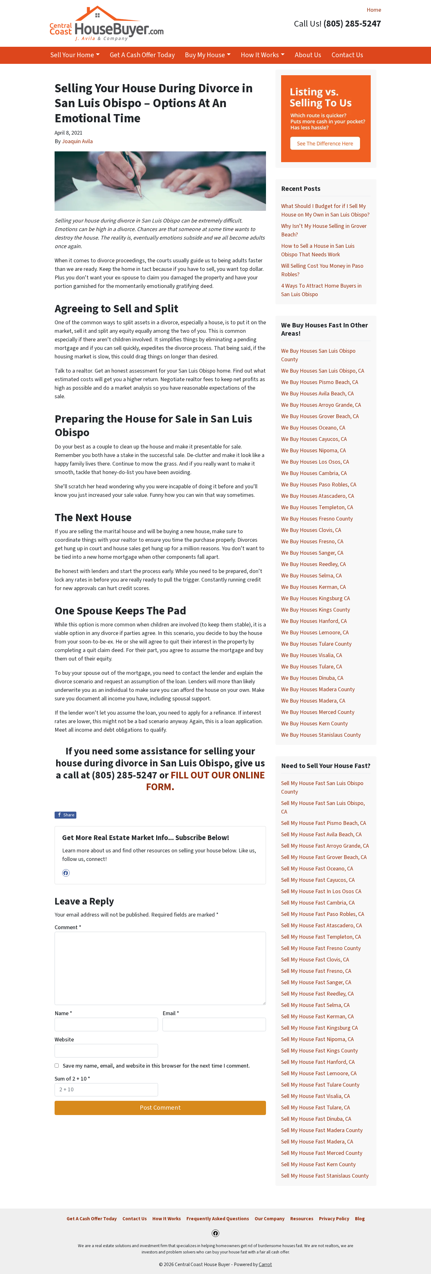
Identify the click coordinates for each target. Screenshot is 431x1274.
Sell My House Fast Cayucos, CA (318, 880)
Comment (68, 927)
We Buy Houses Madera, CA (313, 701)
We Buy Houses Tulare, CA (311, 667)
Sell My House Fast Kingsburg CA (319, 1028)
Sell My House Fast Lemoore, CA (319, 1073)
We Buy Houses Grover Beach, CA (320, 416)
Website (64, 1040)
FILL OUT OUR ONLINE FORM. (205, 781)
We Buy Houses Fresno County (317, 519)
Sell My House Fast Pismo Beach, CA (323, 823)
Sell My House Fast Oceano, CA (317, 869)
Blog (360, 1218)
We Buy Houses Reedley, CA (313, 564)
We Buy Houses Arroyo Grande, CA (321, 405)
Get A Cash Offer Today (142, 55)
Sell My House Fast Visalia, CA (315, 1096)
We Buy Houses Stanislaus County (321, 735)
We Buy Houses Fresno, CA (312, 542)
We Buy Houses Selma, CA (311, 576)
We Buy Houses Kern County (314, 724)
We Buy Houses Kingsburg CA (315, 598)
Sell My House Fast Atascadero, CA (321, 926)
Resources (301, 1218)
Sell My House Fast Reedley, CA (317, 994)
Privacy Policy (334, 1218)
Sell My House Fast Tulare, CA (315, 1108)
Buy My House (205, 55)
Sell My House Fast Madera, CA (317, 1142)
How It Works (260, 55)
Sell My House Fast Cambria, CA (318, 903)
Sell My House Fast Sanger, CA (316, 982)
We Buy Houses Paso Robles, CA (318, 485)
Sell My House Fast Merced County (321, 1153)
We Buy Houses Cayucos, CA (314, 439)
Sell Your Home (72, 55)
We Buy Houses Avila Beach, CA (317, 394)
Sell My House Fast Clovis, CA (315, 960)
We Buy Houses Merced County (317, 712)
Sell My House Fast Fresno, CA (316, 971)
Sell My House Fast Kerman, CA (317, 1017)
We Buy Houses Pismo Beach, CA (319, 382)
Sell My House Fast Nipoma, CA (317, 1039)
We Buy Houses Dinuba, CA (312, 678)
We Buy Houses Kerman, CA (313, 587)
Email (170, 1013)
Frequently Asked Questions (217, 1218)
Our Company (270, 1218)
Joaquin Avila (77, 141)
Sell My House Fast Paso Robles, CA (322, 914)
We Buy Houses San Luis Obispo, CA (322, 371)
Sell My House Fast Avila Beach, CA (321, 834)
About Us (308, 55)
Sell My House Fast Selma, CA (315, 1005)
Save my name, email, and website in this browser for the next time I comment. (156, 1066)
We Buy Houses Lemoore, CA (315, 633)
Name (63, 1013)
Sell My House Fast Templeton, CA (321, 937)
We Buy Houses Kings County (315, 610)
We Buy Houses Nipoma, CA (313, 450)
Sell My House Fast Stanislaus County (325, 1176)
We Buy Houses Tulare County (316, 644)
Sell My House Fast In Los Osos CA (321, 891)
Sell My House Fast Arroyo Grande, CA (325, 846)
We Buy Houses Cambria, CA (314, 473)
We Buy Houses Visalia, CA (311, 655)
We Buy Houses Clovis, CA (311, 530)
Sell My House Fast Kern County (318, 1164)
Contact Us (347, 55)
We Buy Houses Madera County (318, 689)
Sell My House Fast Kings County (319, 1051)
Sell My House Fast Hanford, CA (318, 1062)
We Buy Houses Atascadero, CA (317, 496)
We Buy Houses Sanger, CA (312, 553)
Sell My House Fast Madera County (322, 1130)
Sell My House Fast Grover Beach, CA (324, 857)
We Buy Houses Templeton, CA (317, 507)
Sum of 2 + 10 (72, 1079)
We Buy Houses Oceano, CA (313, 428)
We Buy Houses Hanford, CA (314, 621)
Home (374, 10)
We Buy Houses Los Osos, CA (315, 462)
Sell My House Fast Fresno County (321, 948)
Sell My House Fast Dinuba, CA (316, 1119)
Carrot (265, 1264)
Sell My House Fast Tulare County (320, 1085)
